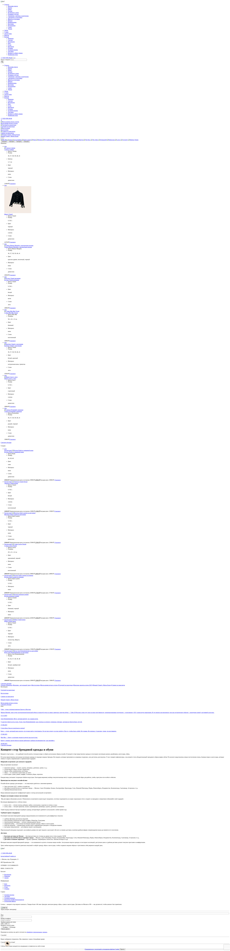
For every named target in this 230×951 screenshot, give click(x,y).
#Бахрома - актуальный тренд (22, 685)
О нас (9, 45)
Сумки (6, 32)
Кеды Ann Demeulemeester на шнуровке (16, 652)
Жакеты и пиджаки (14, 19)
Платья (10, 11)
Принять (122, 949)
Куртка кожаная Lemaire (11, 596)
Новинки (11, 38)
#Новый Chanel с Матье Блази (101, 685)
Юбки (10, 9)
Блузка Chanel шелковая (11, 280)
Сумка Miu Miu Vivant (11, 313)
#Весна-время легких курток (49, 685)
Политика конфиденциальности (14, 899)
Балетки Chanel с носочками (13, 345)
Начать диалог (5, 929)
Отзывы (10, 48)
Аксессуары (8, 33)
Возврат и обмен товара (15, 53)
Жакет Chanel (8, 214)
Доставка (11, 51)
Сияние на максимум (7, 133)
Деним (10, 29)
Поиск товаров (5, 59)
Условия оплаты (13, 50)
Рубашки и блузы (13, 14)
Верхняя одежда (13, 6)
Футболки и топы (13, 12)
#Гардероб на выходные (65, 685)
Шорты (10, 20)
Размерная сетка (13, 54)
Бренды (6, 35)
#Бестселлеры (35, 685)
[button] (12, 183)
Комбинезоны (12, 22)
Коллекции (11, 41)
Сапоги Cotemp (9, 149)
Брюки (10, 8)
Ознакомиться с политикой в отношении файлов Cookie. (102, 949)
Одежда (6, 4)
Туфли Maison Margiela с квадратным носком (18, 247)
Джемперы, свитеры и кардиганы (18, 16)
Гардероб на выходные (8, 126)
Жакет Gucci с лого (10, 378)
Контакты (11, 46)
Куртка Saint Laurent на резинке (14, 577)
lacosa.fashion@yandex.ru (8, 856)
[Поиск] (2, 62)
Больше (6, 37)
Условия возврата (9, 898)
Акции (6, 878)
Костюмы (11, 24)
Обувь (6, 30)
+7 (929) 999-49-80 (6, 58)
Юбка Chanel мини (10, 621)
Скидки (10, 40)
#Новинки (9, 685)
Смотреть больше (6, 442)
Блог (9, 43)
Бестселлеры (4, 130)
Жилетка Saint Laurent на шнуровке (15, 514)
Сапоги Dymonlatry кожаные (13, 411)
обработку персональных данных (37, 932)
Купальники (11, 25)
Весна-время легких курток (9, 123)
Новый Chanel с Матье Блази (9, 136)
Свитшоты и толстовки (15, 17)
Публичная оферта (10, 901)
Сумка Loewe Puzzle (10, 546)
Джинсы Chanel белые (11, 483)
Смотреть (4, 141)
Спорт (10, 27)
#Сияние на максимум (118, 685)
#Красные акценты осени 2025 (82, 685)
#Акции (3, 685)
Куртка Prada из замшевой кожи (14, 452)
